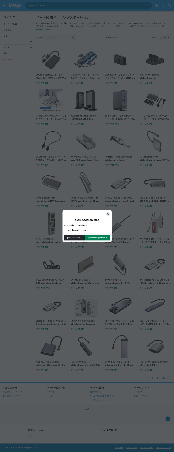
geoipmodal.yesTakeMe (97, 238)
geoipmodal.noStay (74, 238)
